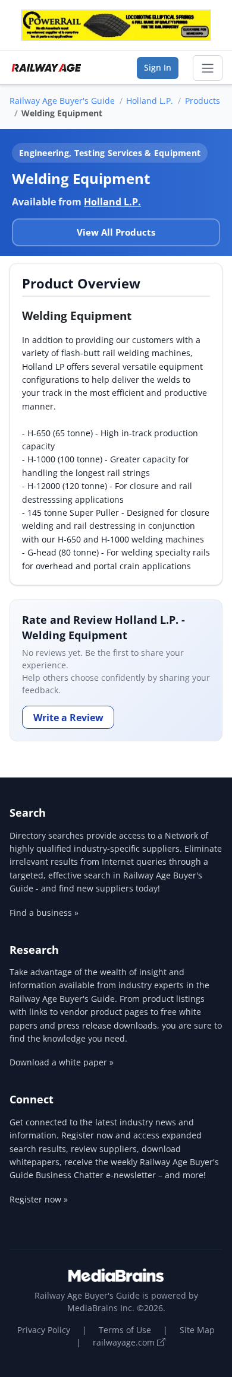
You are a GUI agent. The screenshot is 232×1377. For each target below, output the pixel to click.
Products (202, 100)
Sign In (157, 67)
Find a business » (44, 912)
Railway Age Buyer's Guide (62, 100)
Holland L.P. (149, 100)
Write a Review (68, 717)
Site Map (197, 1329)
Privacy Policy (43, 1329)
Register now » (39, 1199)
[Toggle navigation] (207, 68)
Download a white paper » (62, 1062)
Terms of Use (125, 1329)
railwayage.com (125, 1342)
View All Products (116, 232)
